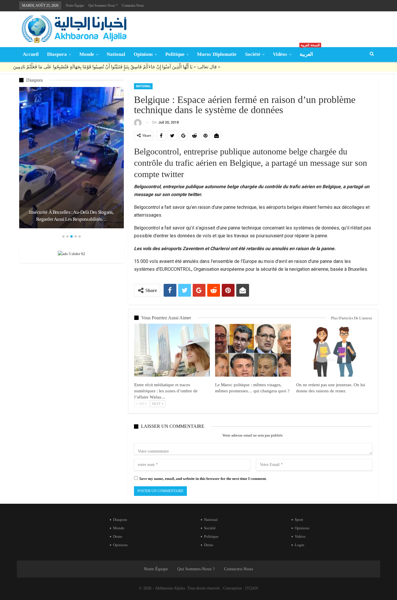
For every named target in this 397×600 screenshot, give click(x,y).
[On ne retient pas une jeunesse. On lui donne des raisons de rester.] (334, 350)
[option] (71, 157)
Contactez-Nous (133, 5)
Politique (175, 54)
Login (299, 545)
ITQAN (251, 588)
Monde (86, 54)
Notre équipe (75, 5)
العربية (308, 52)
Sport (299, 519)
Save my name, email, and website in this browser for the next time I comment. (203, 478)
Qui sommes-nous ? (102, 5)
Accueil (31, 54)
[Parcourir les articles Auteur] (138, 123)
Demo (117, 536)
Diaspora (57, 54)
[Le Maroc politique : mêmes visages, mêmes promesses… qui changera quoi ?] (253, 350)
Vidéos (280, 54)
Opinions (143, 54)
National (116, 54)
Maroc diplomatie (217, 54)
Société (252, 54)
